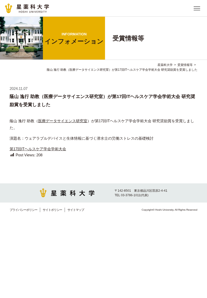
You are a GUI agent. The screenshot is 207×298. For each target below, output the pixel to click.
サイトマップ (75, 210)
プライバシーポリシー (23, 210)
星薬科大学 (165, 65)
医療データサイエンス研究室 (62, 121)
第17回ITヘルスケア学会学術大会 (38, 149)
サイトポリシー (52, 210)
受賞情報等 (185, 65)
